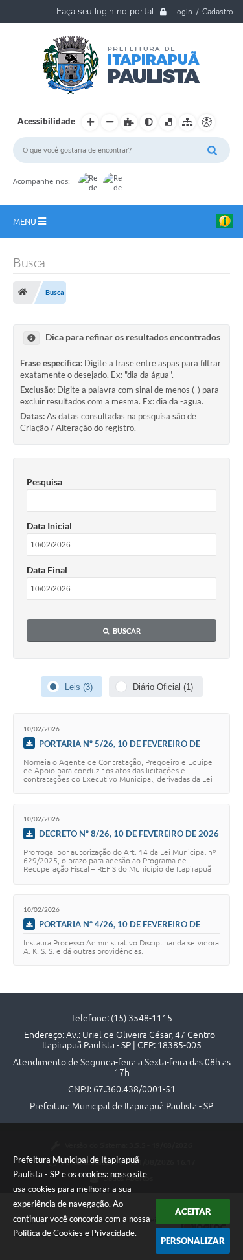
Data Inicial (49, 525)
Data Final (47, 569)
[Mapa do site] (187, 122)
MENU (25, 221)
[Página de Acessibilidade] (206, 122)
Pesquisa (44, 481)
